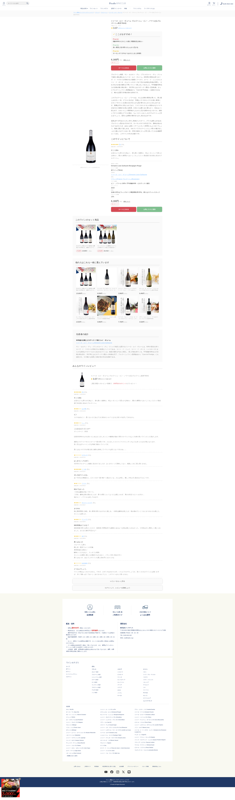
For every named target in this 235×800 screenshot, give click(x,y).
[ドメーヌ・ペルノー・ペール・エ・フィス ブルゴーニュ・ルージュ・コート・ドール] (128, 305)
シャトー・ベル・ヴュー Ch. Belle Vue (110, 753)
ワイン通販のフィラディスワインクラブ (83, 12)
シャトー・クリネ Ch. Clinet (107, 750)
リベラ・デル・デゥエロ (149, 674)
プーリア (120, 684)
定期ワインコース (116, 8)
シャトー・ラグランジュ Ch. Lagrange (75, 737)
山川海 (84, 409)
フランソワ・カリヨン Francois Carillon (144, 742)
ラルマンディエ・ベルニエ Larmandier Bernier (146, 750)
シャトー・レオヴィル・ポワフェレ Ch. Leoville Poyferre (149, 725)
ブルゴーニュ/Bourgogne (131, 179)
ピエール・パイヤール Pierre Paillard (144, 747)
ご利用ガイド (87, 766)
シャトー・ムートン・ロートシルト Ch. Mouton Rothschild (80, 732)
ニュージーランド (147, 700)
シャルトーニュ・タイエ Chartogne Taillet (110, 735)
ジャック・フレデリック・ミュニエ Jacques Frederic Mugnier (150, 739)
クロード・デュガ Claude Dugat (108, 725)
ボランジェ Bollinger (71, 730)
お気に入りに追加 (150, 68)
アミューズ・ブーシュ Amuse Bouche (75, 743)
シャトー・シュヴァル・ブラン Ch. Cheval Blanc (112, 719)
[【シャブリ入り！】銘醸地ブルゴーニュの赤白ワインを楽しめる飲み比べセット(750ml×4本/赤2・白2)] (107, 234)
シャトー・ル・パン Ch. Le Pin (108, 709)
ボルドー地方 (95, 672)
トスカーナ (120, 672)
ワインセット (94, 8)
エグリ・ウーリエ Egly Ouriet (73, 750)
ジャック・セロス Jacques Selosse (75, 740)
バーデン (120, 693)
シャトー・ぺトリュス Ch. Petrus (143, 717)
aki (83, 536)
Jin (120, 144)
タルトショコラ (87, 502)
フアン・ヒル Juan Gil (105, 722)
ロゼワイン (69, 676)
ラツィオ (120, 677)
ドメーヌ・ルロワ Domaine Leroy (108, 732)
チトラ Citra (103, 745)
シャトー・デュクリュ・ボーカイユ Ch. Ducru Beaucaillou (149, 719)
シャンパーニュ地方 (97, 677)
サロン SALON (69, 709)
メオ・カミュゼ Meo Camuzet (73, 753)
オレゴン (145, 695)
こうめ (84, 469)
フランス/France (117, 179)
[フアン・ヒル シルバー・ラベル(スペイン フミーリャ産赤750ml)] (149, 305)
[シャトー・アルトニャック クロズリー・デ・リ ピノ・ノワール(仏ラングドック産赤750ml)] (128, 277)
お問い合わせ (77, 766)
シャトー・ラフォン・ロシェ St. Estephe (145, 737)
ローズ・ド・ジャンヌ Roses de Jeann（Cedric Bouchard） (115, 748)
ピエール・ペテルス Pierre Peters (143, 722)
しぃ (83, 423)
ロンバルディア (121, 679)
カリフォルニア (147, 698)
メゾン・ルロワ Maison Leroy (142, 727)
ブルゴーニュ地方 (96, 674)
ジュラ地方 (94, 692)
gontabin (85, 563)
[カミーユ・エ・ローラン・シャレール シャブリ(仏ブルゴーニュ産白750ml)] (149, 277)
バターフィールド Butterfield (73, 735)
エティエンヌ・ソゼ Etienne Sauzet (109, 740)
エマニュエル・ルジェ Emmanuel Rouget (110, 712)
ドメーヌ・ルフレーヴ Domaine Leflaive (145, 714)
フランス (97, 12)
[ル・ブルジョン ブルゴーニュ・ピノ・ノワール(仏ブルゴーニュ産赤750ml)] (86, 305)
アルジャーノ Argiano (105, 743)
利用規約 (96, 766)
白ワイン (68, 671)
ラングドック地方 (96, 684)
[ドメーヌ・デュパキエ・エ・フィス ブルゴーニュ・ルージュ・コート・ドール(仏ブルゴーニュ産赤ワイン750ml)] (107, 277)
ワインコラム (137, 8)
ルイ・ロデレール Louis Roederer (74, 719)
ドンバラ (85, 519)
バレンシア (146, 682)
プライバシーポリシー (132, 766)
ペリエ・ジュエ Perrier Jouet (73, 727)
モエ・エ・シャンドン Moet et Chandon (76, 714)
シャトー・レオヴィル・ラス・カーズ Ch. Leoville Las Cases (115, 730)
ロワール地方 (95, 679)
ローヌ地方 (94, 682)
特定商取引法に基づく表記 (109, 766)
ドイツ (119, 690)
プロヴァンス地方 (96, 687)
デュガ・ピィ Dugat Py (140, 734)
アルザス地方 (95, 690)
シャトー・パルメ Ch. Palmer (73, 745)
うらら (84, 483)
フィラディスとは (149, 8)
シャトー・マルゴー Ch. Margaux (74, 722)
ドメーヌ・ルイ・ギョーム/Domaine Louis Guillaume (129, 174)
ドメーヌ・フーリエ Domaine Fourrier (144, 712)
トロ (144, 687)
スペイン (145, 669)
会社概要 (121, 766)
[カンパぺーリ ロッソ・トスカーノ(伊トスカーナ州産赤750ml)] (107, 305)
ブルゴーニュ (104, 12)
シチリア (120, 687)
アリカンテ (146, 684)
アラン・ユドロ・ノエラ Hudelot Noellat (145, 709)
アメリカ (145, 692)
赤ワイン (68, 669)
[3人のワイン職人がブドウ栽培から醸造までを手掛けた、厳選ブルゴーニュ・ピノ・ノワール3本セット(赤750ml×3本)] (86, 234)
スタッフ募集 (145, 766)
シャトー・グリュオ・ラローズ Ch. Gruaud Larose (113, 737)
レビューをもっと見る (117, 581)
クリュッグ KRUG (70, 717)
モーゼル (120, 695)
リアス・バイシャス (148, 679)
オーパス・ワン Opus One (72, 712)
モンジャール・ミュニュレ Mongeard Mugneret (112, 714)
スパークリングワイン (71, 674)
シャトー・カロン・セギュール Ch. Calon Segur (78, 748)
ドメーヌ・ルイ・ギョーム (115, 12)
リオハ (145, 672)
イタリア (120, 669)
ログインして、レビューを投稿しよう (117, 588)
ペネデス (145, 677)
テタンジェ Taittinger (71, 725)
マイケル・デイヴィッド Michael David (144, 745)
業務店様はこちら (156, 766)
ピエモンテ (120, 674)
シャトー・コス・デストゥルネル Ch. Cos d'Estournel (113, 727)
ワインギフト (104, 8)
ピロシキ (85, 455)
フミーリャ (146, 690)
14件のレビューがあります (125, 28)
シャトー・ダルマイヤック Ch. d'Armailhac (111, 717)
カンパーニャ (121, 682)
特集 (125, 8)
